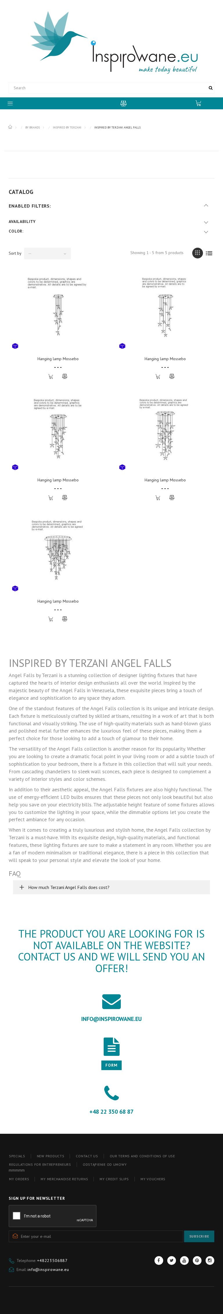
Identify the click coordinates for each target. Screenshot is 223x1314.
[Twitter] (171, 1260)
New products (50, 1156)
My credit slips (114, 1179)
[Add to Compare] (65, 376)
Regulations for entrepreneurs (40, 1164)
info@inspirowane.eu (48, 1269)
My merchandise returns (64, 1179)
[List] (209, 253)
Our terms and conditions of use (142, 1156)
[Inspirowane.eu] (111, 42)
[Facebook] (158, 1260)
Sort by (15, 253)
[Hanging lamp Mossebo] (58, 311)
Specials (17, 1156)
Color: (16, 231)
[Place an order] (201, 103)
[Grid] (197, 253)
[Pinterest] (197, 1260)
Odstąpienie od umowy (105, 1164)
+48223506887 (52, 1260)
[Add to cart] (51, 376)
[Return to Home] (10, 127)
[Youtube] (184, 1260)
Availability (22, 221)
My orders (19, 1179)
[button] (111, 887)
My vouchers (153, 1179)
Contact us (87, 1156)
